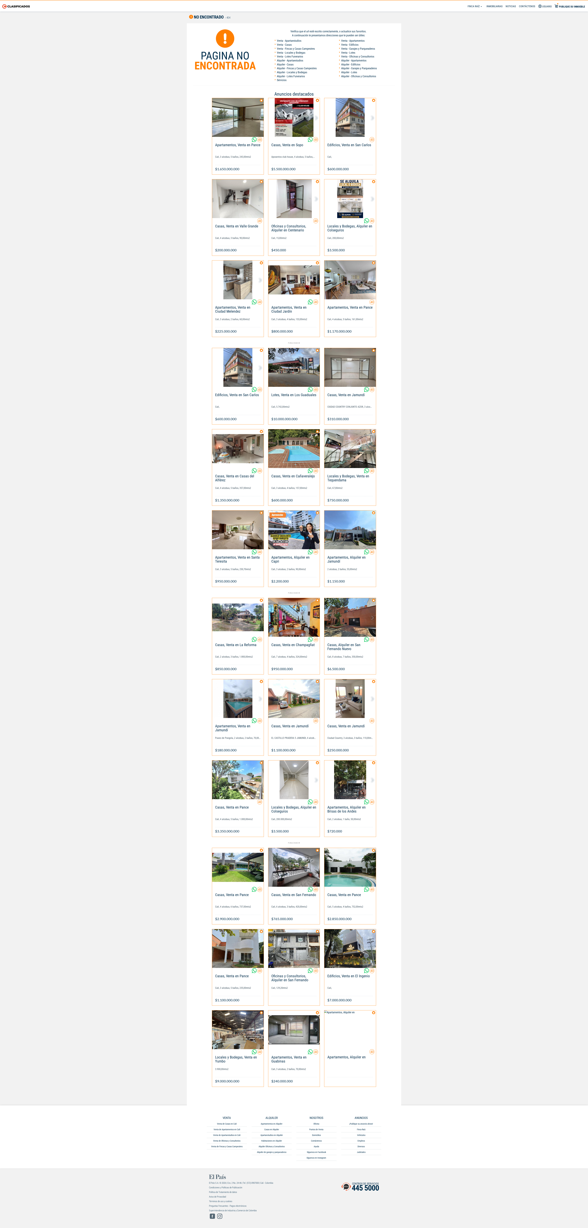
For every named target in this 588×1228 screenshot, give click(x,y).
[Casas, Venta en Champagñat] (294, 617)
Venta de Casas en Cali (227, 1124)
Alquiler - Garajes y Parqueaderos (359, 68)
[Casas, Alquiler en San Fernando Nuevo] (350, 617)
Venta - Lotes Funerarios (290, 56)
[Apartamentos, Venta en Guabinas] (294, 1029)
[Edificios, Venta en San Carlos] (350, 117)
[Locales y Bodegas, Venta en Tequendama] (350, 448)
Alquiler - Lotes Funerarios (291, 76)
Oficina (316, 1124)
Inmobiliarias (494, 6)
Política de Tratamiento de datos (223, 1192)
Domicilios (316, 1135)
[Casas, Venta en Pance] (238, 779)
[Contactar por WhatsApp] (254, 140)
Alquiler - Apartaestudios (290, 60)
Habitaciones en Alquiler (271, 1141)
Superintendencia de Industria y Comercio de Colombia (233, 1210)
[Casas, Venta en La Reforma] (238, 617)
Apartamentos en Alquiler (271, 1124)
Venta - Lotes (348, 52)
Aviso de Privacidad (217, 1196)
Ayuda (316, 1146)
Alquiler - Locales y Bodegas (292, 72)
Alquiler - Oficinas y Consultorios (358, 76)
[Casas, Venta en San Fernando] (294, 867)
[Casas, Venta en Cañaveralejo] (294, 448)
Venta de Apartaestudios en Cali (226, 1135)
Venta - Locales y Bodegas (291, 52)
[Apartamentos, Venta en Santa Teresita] (238, 529)
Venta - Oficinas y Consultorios (357, 56)
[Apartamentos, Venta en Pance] (238, 117)
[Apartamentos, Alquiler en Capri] (294, 529)
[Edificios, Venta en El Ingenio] (350, 948)
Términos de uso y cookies (220, 1201)
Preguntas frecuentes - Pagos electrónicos (228, 1206)
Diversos (361, 1146)
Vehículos (361, 1135)
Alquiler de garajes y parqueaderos (271, 1152)
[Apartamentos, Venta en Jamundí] (238, 698)
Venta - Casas (284, 44)
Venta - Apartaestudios (289, 40)
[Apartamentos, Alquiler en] (350, 1029)
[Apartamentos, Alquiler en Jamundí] (350, 529)
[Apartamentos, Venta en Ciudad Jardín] (294, 280)
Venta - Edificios (349, 44)
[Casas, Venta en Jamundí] (350, 367)
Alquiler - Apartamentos (353, 60)
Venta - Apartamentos (353, 40)
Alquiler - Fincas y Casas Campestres (297, 68)
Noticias (511, 6)
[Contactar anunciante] (259, 140)
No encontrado (208, 17)
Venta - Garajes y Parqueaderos (358, 48)
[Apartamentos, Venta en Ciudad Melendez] (238, 280)
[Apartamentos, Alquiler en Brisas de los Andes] (350, 779)
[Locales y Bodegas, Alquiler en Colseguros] (350, 198)
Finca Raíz (474, 6)
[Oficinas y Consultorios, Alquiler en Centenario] (294, 198)
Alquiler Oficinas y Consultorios (272, 1146)
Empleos (361, 1141)
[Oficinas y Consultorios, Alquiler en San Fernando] (294, 948)
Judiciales (361, 1152)
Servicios (281, 80)
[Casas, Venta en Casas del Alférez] (238, 448)
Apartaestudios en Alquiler (271, 1135)
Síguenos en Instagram (316, 1158)
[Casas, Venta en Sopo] (294, 117)
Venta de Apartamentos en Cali (227, 1129)
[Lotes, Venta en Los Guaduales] (294, 367)
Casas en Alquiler (271, 1129)
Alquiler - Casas (285, 64)
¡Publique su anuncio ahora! (361, 1124)
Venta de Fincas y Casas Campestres (227, 1146)
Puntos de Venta (316, 1129)
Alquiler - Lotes (349, 72)
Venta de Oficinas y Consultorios (226, 1141)
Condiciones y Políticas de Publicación (225, 1187)
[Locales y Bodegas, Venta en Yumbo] (238, 1029)
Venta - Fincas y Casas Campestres (296, 48)
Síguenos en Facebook (316, 1152)
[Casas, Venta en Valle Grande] (238, 198)
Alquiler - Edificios (350, 64)
